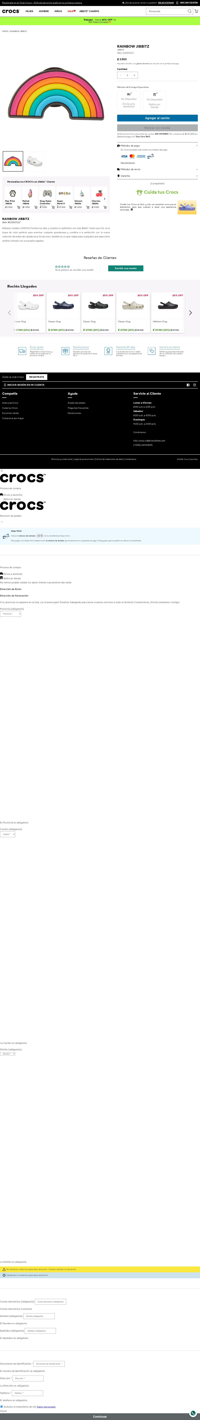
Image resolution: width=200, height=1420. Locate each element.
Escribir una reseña (125, 268)
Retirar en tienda (157, 127)
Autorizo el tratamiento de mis (30, 1406)
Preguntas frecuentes (78, 408)
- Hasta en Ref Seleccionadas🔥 (100, 21)
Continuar (100, 1416)
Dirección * (6, 1378)
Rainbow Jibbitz (18, 31)
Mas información (128, 163)
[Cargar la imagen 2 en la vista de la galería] (34, 161)
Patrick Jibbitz (26, 202)
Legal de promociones (84, 459)
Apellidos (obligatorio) (12, 1330)
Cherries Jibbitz (96, 202)
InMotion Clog (160, 322)
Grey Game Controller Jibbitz (45, 204)
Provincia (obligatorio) (12, 608)
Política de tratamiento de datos (109, 459)
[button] (30, 11)
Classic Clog (19, 322)
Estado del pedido (76, 403)
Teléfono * (5, 1393)
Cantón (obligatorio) (11, 829)
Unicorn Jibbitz (78, 202)
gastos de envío (143, 64)
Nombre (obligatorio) (11, 1316)
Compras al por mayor (13, 418)
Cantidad (122, 69)
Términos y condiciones (61, 459)
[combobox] (169, 11)
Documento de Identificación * (16, 1363)
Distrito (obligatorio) (11, 1049)
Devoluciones (74, 413)
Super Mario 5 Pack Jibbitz (61, 205)
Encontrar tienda (10, 413)
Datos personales (46, 1406)
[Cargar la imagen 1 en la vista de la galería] (13, 161)
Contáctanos (139, 432)
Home (5, 31)
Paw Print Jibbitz (10, 202)
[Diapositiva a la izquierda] (12, 314)
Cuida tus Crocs (10, 408)
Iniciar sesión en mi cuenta (26, 384)
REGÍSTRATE (36, 377)
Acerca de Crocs (10, 403)
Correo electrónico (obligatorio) (17, 1301)
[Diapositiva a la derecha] (187, 314)
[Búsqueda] (190, 11)
